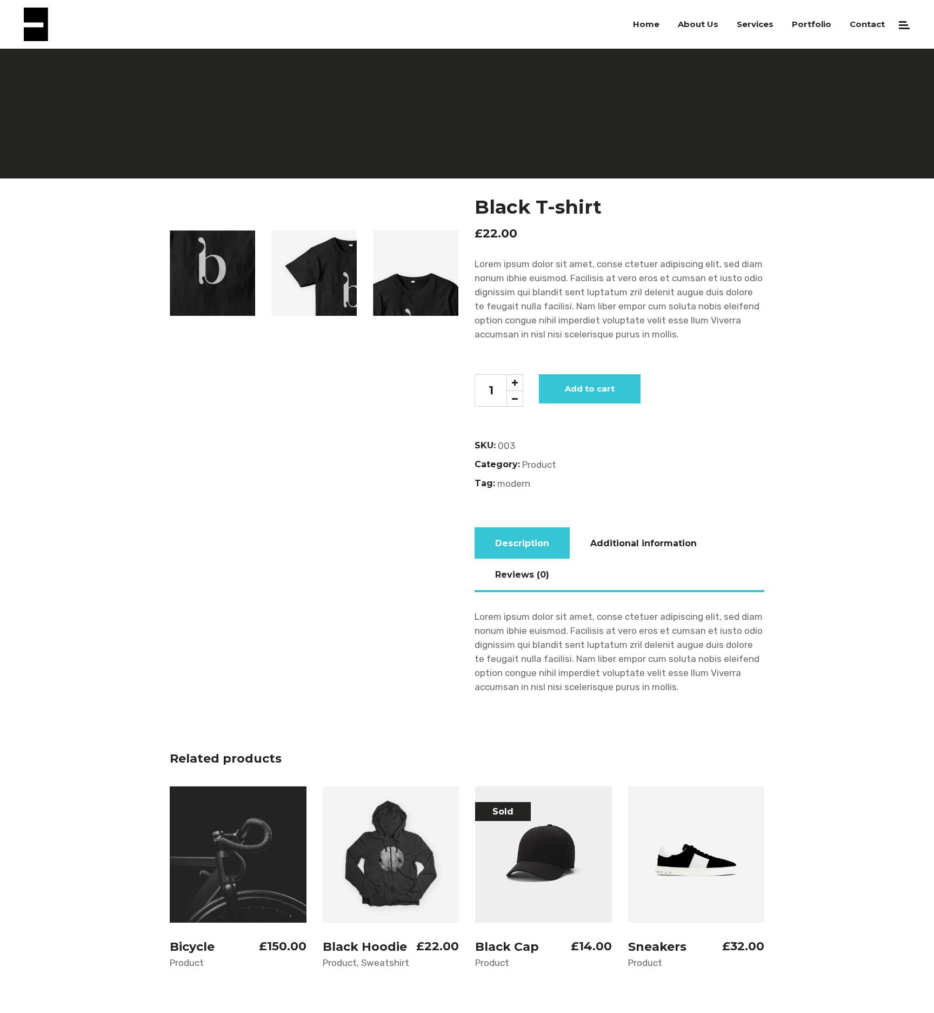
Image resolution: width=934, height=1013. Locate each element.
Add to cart (590, 388)
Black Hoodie (365, 946)
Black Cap (507, 946)
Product (539, 464)
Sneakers (657, 946)
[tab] (522, 543)
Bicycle (192, 946)
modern (513, 483)
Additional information (643, 543)
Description (522, 543)
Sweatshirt (385, 962)
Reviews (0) (522, 575)
